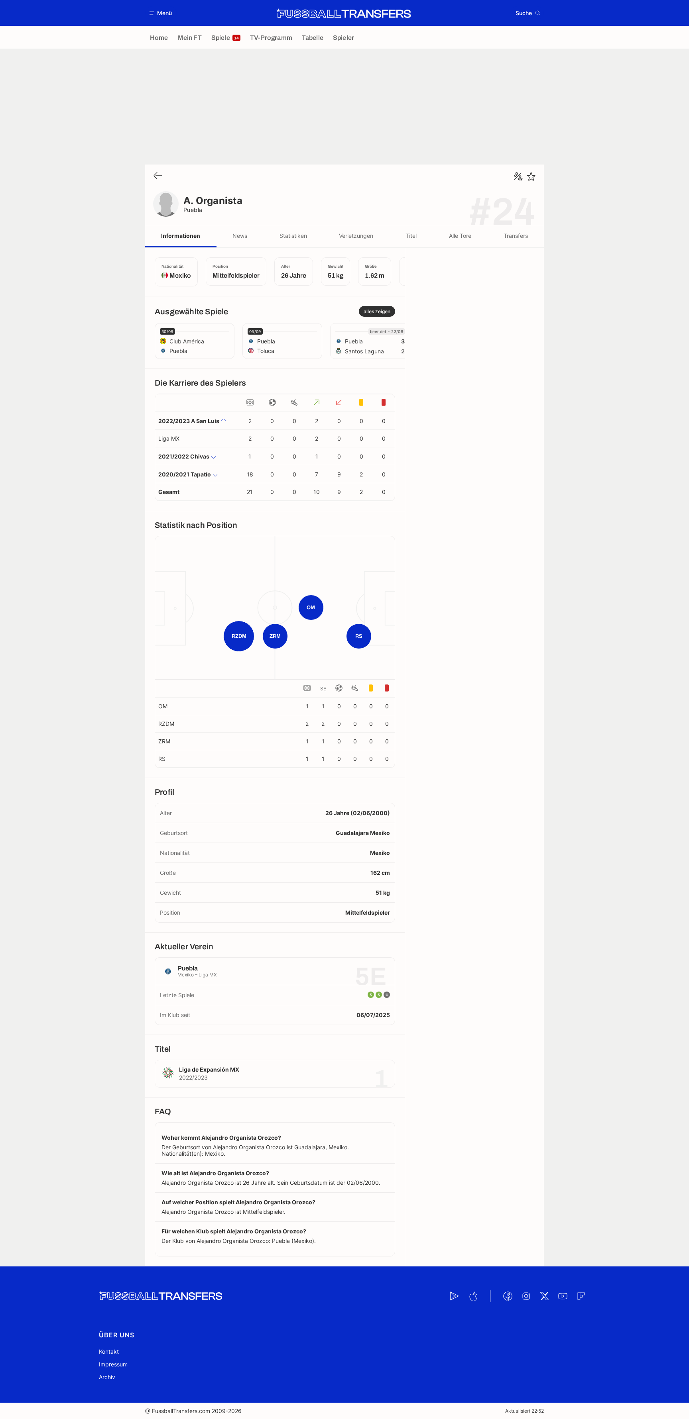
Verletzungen (356, 235)
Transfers (516, 235)
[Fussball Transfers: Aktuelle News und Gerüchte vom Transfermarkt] (343, 13)
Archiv (107, 1377)
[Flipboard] (581, 1296)
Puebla (193, 209)
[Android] (455, 1296)
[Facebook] (508, 1296)
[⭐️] (531, 176)
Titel (411, 235)
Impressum (113, 1364)
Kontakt (109, 1351)
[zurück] (158, 176)
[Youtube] (563, 1296)
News (239, 235)
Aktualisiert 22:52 (524, 1411)
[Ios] (473, 1296)
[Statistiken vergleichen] (518, 176)
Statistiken (293, 235)
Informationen (180, 235)
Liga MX (168, 438)
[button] (161, 13)
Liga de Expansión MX (209, 1069)
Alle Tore (460, 235)
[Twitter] (544, 1296)
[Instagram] (526, 1296)
